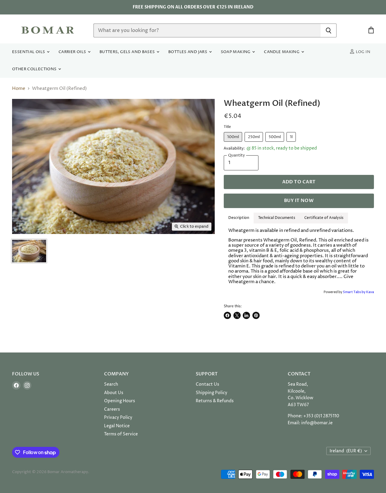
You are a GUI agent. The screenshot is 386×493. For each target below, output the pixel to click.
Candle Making (282, 52)
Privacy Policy (118, 417)
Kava (370, 292)
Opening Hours (119, 401)
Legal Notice (117, 426)
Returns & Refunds (215, 401)
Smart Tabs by (354, 292)
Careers (112, 409)
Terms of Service (121, 434)
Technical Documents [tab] (276, 217)
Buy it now (299, 201)
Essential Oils (29, 52)
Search (111, 384)
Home (18, 88)
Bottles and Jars (188, 52)
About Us (113, 393)
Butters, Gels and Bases (128, 52)
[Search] (329, 30)
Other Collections (35, 69)
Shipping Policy (211, 393)
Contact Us (207, 384)
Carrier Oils (73, 52)
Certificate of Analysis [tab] (323, 217)
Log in (362, 52)
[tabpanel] (299, 256)
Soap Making (236, 52)
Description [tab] (238, 217)
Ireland (346, 451)
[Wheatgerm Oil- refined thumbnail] (29, 251)
